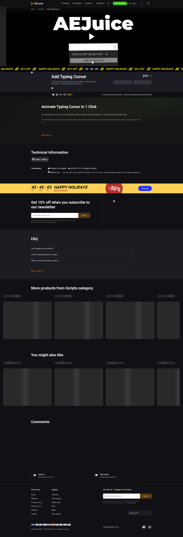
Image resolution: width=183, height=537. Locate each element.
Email (66, 264)
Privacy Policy (77, 282)
